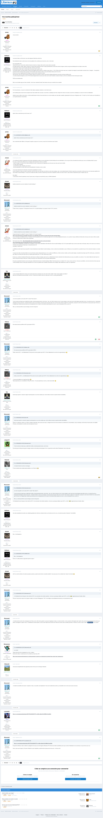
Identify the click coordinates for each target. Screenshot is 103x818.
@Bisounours (90, 622)
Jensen (7, 157)
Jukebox (5, 806)
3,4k (7, 283)
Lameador (7, 711)
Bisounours (7, 644)
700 (23, 793)
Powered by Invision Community (51, 816)
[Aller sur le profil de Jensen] (7, 162)
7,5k (7, 543)
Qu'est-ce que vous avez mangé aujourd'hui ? (11, 804)
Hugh (5, 800)
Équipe (12, 9)
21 (18, 27)
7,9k (7, 333)
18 (12, 27)
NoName (7, 55)
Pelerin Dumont (92, 793)
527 (7, 450)
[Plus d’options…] (100, 32)
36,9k (7, 45)
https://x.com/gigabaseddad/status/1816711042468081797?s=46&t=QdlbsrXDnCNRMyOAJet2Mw (32, 714)
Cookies (65, 814)
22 (20, 27)
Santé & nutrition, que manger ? (8, 793)
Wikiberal (39, 6)
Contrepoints (33, 6)
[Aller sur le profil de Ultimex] (7, 326)
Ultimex (7, 321)
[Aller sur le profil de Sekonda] (7, 464)
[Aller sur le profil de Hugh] (87, 800)
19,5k (7, 674)
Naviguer (15, 6)
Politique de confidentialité (50, 814)
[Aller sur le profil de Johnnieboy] (3, 22)
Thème (42, 814)
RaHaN (7, 181)
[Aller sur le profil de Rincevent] (7, 204)
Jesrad (5, 794)
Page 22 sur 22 (26, 27)
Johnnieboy (9, 21)
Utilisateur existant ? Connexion (88, 2)
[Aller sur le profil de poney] (7, 36)
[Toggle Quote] (14, 135)
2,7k (7, 168)
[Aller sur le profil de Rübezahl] (7, 668)
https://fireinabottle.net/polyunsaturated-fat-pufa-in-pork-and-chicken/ (37, 240)
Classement (18, 9)
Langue (37, 814)
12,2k (7, 471)
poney (7, 32)
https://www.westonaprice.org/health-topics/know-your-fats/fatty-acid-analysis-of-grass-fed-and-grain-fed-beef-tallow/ (36, 235)
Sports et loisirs (16, 23)
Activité (20, 6)
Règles (7, 9)
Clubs (44, 6)
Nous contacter (60, 814)
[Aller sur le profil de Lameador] (7, 715)
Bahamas (91, 805)
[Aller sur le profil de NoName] (7, 60)
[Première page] (2, 28)
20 (16, 27)
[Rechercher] (100, 6)
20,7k (7, 67)
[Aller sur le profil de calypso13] (7, 444)
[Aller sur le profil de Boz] (7, 275)
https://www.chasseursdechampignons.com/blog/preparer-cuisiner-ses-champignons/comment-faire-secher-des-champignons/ (38, 656)
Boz (7, 271)
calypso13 (7, 440)
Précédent (6, 27)
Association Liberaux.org (6, 6)
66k (7, 212)
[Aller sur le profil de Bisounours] (7, 648)
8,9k (7, 724)
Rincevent (7, 200)
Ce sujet (96, 6)
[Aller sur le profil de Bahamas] (87, 806)
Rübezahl (6, 664)
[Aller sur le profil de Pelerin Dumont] (87, 794)
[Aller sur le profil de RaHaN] (7, 185)
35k (7, 655)
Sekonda (7, 459)
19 (14, 27)
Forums (2, 9)
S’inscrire (99, 2)
